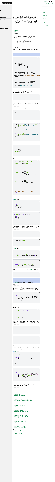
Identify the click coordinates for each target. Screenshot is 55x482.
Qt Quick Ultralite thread (46, 21)
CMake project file (45, 16)
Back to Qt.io (3, 1)
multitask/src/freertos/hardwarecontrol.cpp (20, 409)
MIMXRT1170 (16, 30)
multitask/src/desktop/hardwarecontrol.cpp (20, 407)
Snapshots (51, 3)
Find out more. (26, 437)
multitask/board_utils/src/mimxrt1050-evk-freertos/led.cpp (22, 398)
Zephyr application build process (19, 433)
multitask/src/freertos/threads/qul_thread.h (20, 417)
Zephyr (18, 106)
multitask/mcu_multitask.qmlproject (19, 405)
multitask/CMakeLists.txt (17, 394)
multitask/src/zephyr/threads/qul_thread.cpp (20, 426)
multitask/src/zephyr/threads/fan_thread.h (20, 422)
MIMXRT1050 (16, 27)
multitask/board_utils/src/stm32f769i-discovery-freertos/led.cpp (23, 401)
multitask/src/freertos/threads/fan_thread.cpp (21, 411)
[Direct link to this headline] (18, 26)
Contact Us (45, 1)
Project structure (45, 13)
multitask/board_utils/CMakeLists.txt (19, 395)
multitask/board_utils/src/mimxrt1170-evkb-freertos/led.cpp (23, 400)
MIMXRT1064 (16, 29)
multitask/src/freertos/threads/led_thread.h (20, 415)
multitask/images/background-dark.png (19, 430)
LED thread (44, 22)
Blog (47, 1)
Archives (48, 3)
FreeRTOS (15, 106)
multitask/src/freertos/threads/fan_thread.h (20, 412)
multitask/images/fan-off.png (18, 431)
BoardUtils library (45, 18)
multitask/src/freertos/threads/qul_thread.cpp (21, 416)
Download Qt (51, 1)
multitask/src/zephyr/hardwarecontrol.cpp (20, 420)
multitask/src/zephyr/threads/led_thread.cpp (20, 423)
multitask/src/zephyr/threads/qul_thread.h (20, 427)
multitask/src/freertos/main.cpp (18, 410)
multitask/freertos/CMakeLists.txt (19, 404)
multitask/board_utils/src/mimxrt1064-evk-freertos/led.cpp (22, 399)
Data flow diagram (45, 25)
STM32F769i (16, 31)
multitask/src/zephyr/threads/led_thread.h (20, 425)
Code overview (45, 15)
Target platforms (45, 12)
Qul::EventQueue (31, 269)
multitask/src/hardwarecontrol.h (18, 418)
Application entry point (46, 19)
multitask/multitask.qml (17, 406)
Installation (2, 10)
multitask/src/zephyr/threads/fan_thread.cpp (20, 421)
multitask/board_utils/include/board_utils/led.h (21, 396)
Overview (44, 10)
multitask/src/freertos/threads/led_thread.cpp (21, 414)
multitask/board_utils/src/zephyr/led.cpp (20, 402)
